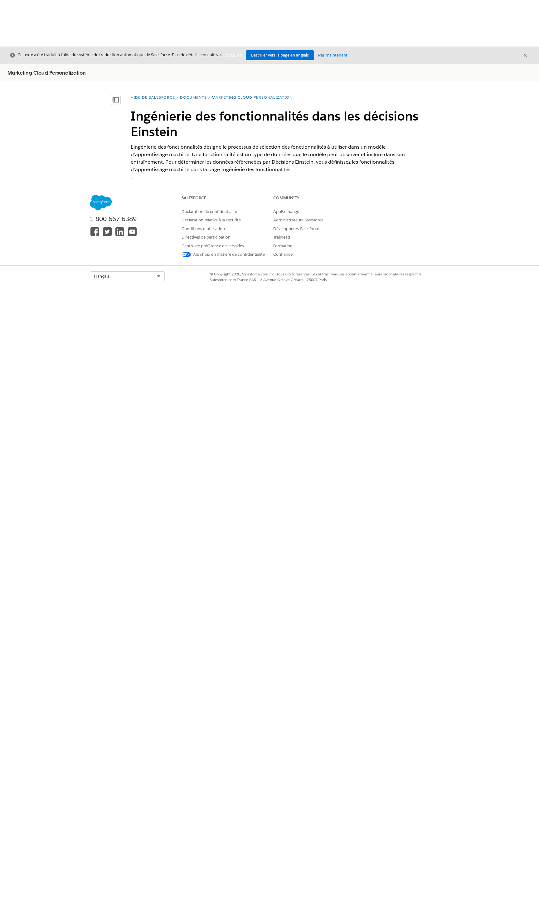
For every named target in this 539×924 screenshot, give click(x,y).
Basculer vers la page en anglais (280, 55)
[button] (127, 276)
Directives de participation (206, 237)
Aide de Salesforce (153, 97)
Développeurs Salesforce (296, 228)
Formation (283, 246)
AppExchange (286, 211)
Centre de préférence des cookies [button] (213, 246)
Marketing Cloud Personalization (252, 97)
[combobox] (127, 276)
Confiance (283, 254)
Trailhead (281, 237)
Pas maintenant (332, 55)
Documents (193, 97)
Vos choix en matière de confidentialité (228, 254)
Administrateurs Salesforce (298, 220)
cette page (232, 54)
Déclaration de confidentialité (209, 211)
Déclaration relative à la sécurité (211, 220)
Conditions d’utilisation (203, 228)
